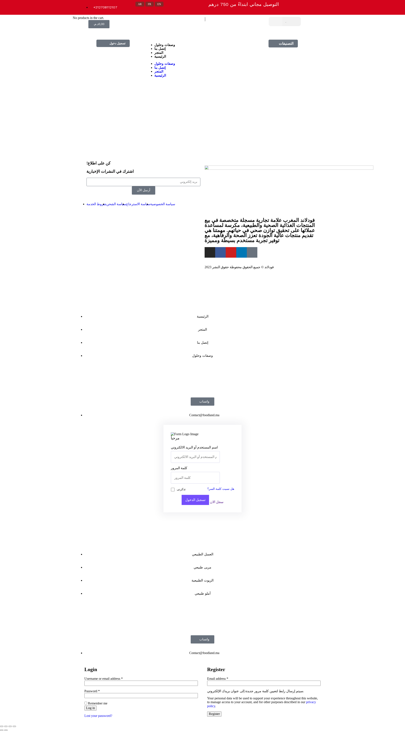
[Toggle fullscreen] (10, 726)
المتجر (158, 53)
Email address (217, 678)
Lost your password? (98, 716)
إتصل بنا (160, 49)
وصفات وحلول (164, 45)
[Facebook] (94, 32)
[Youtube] (231, 252)
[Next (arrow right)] (6, 730)
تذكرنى (181, 489)
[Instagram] (100, 32)
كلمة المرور (179, 468)
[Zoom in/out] (14, 726)
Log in (90, 708)
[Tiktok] (112, 32)
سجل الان (216, 502)
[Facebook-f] (220, 252)
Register (214, 714)
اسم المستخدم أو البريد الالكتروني (194, 447)
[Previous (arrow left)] (1, 730)
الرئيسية (160, 56)
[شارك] (6, 726)
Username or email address (103, 678)
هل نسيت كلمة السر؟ (220, 488)
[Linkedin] (118, 32)
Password (92, 691)
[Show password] (218, 478)
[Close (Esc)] (1, 726)
